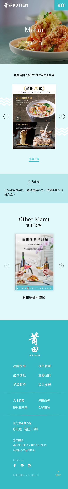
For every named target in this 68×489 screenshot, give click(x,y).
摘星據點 (44, 366)
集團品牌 (44, 400)
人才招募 (19, 400)
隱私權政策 (20, 407)
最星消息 (19, 375)
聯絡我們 (44, 375)
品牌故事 (19, 366)
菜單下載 (34, 158)
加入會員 (44, 384)
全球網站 (44, 407)
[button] (6, 266)
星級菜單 (19, 384)
